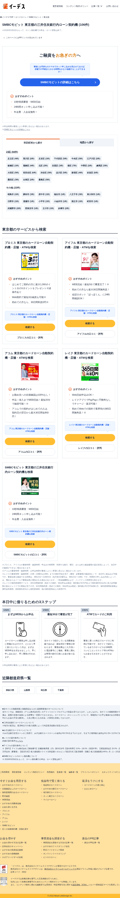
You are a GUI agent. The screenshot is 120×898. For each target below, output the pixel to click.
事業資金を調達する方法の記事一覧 (58, 843)
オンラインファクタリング (54, 854)
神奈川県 (10, 690)
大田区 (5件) (13, 172)
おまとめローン (90, 789)
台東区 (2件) (28, 179)
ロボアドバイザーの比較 (12, 857)
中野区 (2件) (86, 165)
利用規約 (50, 772)
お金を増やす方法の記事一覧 (14, 843)
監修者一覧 (61, 772)
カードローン (21, 17)
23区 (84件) (12, 152)
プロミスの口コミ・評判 (30, 337)
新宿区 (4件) (77, 172)
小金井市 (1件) (60, 201)
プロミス (6, 811)
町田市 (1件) (92, 201)
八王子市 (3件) (76, 194)
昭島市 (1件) (13, 194)
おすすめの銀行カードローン (55, 789)
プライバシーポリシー (90, 772)
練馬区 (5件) (102, 165)
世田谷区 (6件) (29, 172)
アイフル (6, 814)
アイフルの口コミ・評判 (90, 333)
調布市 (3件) (28, 194)
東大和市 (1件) (93, 194)
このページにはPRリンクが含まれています (24, 38)
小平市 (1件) (44, 201)
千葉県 (61, 690)
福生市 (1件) (59, 194)
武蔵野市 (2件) (14, 208)
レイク (5, 822)
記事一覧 (95, 6)
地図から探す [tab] (87, 142)
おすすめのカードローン (12, 785)
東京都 (46, 17)
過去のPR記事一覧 (92, 843)
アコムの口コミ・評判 (30, 451)
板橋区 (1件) (13, 165)
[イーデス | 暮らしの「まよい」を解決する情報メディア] (13, 8)
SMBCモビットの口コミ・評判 (30, 554)
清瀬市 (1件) (28, 201)
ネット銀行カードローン (53, 796)
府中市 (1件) (44, 194)
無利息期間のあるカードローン (15, 792)
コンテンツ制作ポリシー (77, 6)
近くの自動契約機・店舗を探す (15, 829)
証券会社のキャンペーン (12, 846)
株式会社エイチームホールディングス (60, 869)
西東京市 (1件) (31, 208)
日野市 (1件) (13, 201)
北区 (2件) (43, 165)
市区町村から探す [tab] (33, 142)
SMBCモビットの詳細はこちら (60, 82)
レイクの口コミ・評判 (90, 448)
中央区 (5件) (77, 158)
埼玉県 (44, 690)
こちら (20, 741)
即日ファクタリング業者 (53, 850)
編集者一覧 (73, 772)
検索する (30, 327)
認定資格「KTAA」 (80, 885)
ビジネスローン (49, 857)
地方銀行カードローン (52, 792)
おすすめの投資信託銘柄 (12, 850)
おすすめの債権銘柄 (10, 854)
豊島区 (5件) (44, 179)
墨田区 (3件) (13, 179)
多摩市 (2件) (63, 208)
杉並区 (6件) (92, 172)
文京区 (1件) (44, 158)
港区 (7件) (72, 165)
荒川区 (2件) (28, 158)
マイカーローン (49, 800)
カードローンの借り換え (94, 785)
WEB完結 (6, 800)
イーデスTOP (7, 17)
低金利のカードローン (52, 785)
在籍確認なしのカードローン (14, 789)
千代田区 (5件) (60, 158)
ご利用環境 (4, 772)
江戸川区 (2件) (93, 158)
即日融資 (6, 796)
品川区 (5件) (61, 172)
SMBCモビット (35, 17)
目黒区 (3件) (57, 165)
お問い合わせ (112, 6)
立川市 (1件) (48, 208)
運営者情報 (58, 6)
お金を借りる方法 (9, 807)
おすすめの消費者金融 (11, 803)
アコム (5, 818)
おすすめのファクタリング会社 (56, 846)
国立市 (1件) (77, 201)
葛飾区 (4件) (28, 165)
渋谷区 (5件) (46, 172)
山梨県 (27, 690)
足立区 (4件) (13, 158)
